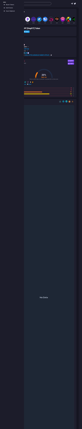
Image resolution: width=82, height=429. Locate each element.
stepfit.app (26, 48)
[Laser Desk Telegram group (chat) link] (72, 4)
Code (24, 84)
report (71, 63)
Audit (29, 84)
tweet (27, 31)
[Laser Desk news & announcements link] (75, 4)
